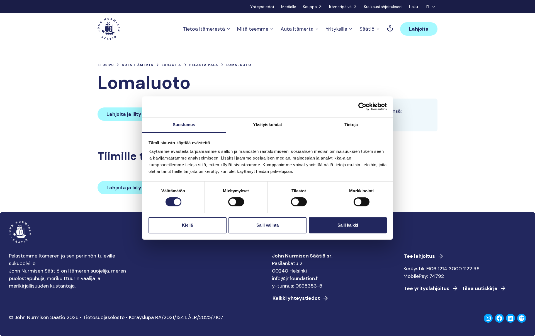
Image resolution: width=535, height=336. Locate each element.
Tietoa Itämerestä (204, 29)
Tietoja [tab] (351, 124)
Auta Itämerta (297, 29)
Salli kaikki (347, 225)
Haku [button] (413, 6)
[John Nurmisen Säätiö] (109, 29)
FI (427, 6)
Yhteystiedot (262, 6)
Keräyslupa (141, 317)
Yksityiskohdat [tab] (267, 124)
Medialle (288, 6)
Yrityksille (336, 29)
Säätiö (366, 29)
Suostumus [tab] (184, 124)
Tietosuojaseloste (104, 317)
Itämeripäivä (340, 6)
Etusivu (106, 65)
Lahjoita (419, 29)
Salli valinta (267, 225)
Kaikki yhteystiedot (296, 298)
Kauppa (310, 6)
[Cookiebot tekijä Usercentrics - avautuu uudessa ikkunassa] (362, 106)
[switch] (236, 204)
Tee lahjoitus (419, 256)
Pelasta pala (203, 65)
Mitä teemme (252, 29)
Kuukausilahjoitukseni (383, 6)
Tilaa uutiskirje (479, 288)
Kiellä (187, 225)
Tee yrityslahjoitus (426, 288)
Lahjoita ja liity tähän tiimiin (139, 114)
